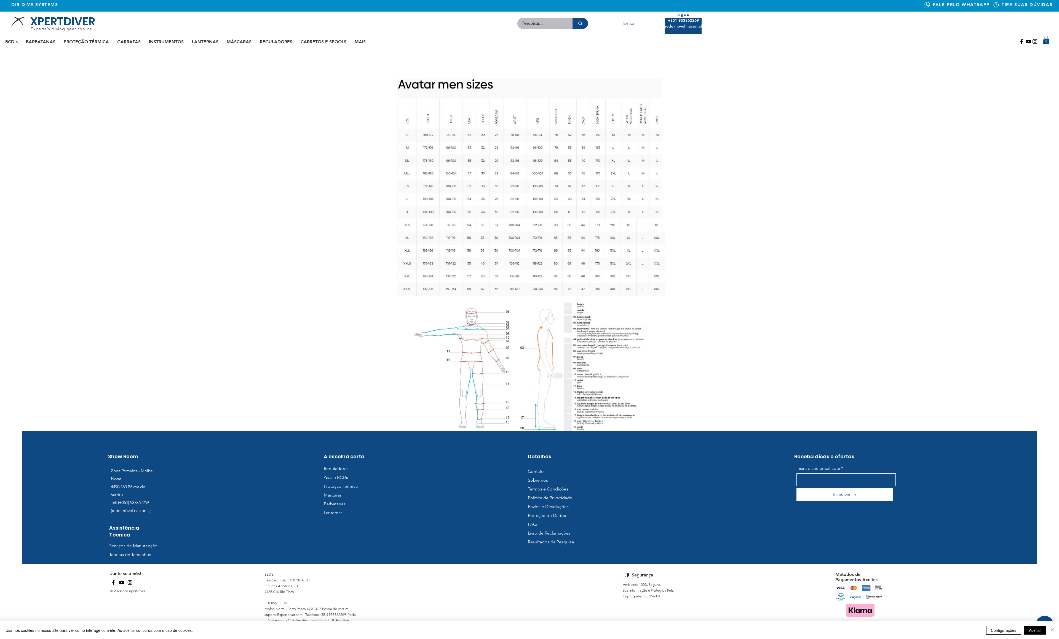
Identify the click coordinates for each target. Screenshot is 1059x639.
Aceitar (1035, 630)
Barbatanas (334, 503)
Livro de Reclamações (549, 533)
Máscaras (333, 495)
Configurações (1003, 630)
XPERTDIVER (62, 21)
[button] (1046, 40)
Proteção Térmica (341, 486)
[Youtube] (1028, 41)
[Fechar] (1052, 630)
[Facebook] (1021, 41)
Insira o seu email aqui (818, 468)
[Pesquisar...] (580, 23)
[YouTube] (122, 582)
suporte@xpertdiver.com (283, 615)
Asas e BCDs (336, 477)
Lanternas (333, 512)
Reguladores (336, 468)
